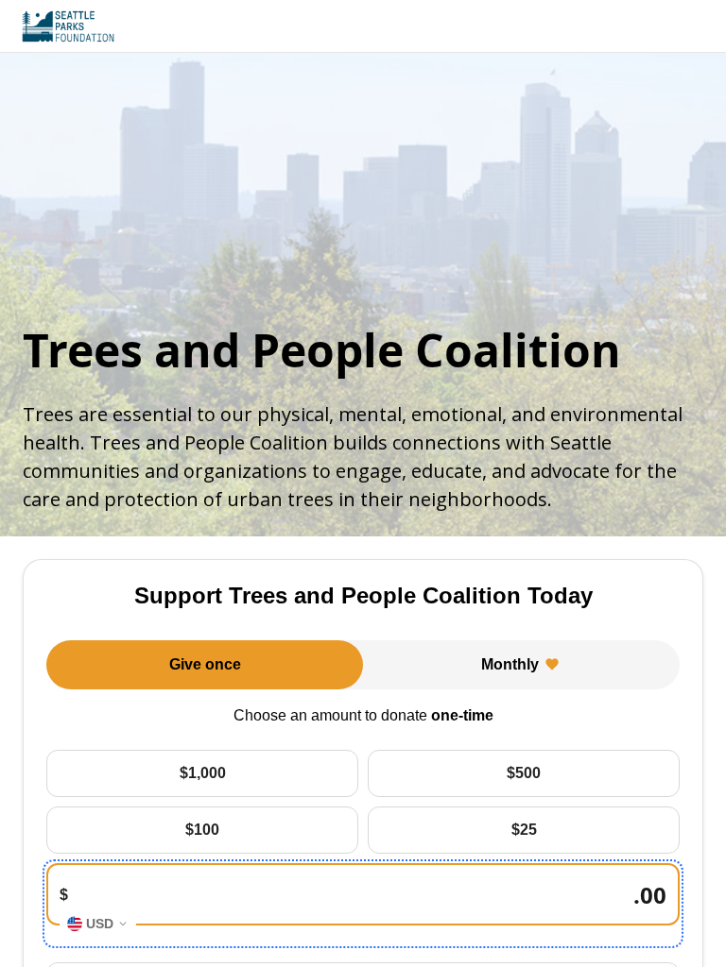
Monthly (510, 664)
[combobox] (98, 924)
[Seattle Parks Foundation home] (68, 26)
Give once (205, 664)
